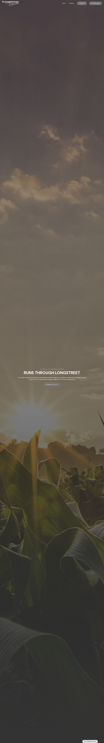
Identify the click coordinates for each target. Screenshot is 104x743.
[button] (64, 3)
